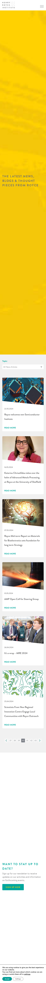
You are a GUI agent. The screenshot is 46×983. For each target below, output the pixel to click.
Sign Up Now (13, 887)
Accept (7, 979)
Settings (18, 979)
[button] (6, 740)
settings (27, 974)
